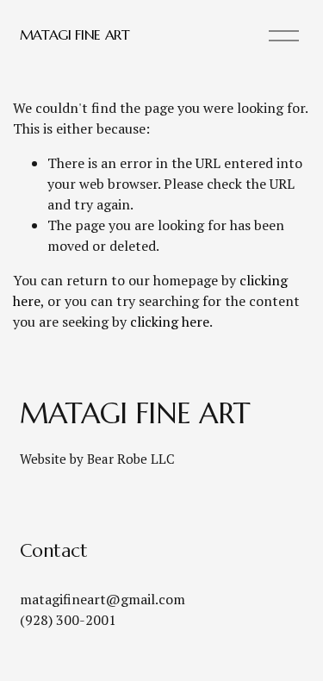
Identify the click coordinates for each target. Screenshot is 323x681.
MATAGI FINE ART (75, 34)
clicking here (169, 321)
